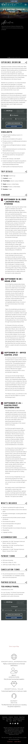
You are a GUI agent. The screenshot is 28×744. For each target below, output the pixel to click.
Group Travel (22, 717)
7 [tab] (16, 57)
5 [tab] (13, 57)
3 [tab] (10, 57)
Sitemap (14, 720)
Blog (7, 720)
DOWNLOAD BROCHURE (14, 123)
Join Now (14, 1)
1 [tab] (7, 57)
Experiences (4, 717)
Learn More (17, 741)
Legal (10, 720)
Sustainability (9, 718)
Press (3, 718)
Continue (10, 741)
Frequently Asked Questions (18, 718)
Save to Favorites (8, 118)
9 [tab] (19, 57)
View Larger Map (14, 646)
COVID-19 (19, 720)
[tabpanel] (14, 30)
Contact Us (11, 717)
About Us (16, 717)
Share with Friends (21, 118)
